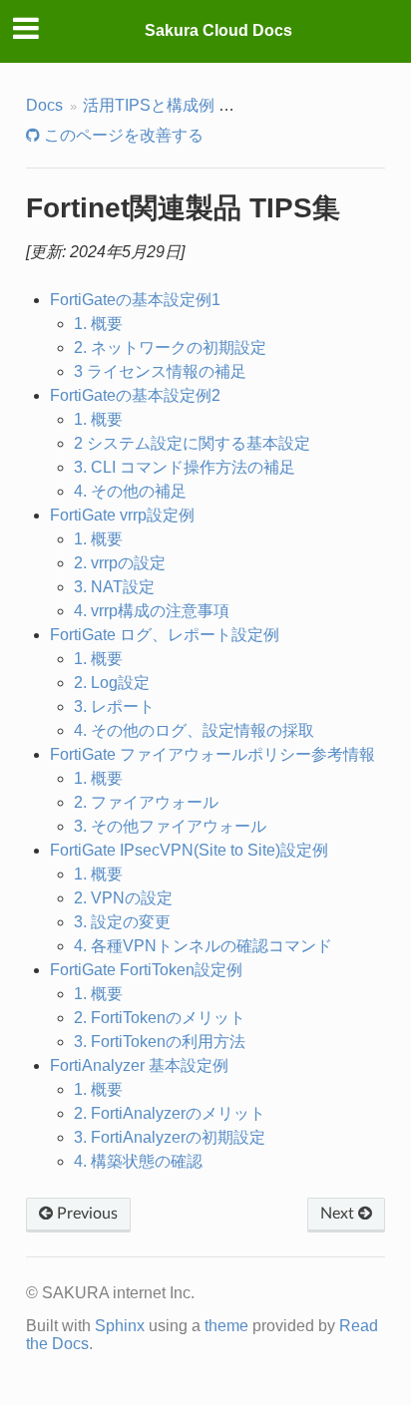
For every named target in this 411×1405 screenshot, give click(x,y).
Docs (44, 105)
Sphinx (120, 1325)
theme (226, 1325)
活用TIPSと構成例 (148, 105)
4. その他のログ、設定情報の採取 (194, 730)
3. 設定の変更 (122, 921)
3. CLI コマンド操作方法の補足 (184, 467)
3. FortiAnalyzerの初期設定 (169, 1137)
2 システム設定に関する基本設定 (192, 443)
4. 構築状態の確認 (138, 1161)
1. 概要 (98, 323)
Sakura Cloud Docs (218, 30)
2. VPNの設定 (123, 897)
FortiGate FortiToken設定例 (146, 969)
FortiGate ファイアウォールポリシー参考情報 (212, 754)
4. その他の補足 (130, 491)
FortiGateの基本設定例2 (135, 395)
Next (339, 1214)
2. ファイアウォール (146, 802)
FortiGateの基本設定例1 (135, 299)
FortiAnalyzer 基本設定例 (139, 1065)
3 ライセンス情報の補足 (160, 371)
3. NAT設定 (114, 586)
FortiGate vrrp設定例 (122, 515)
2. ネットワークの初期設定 (170, 347)
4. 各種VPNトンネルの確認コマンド (203, 945)
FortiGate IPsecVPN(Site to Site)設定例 (189, 850)
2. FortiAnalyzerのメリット (169, 1113)
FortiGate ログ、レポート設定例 (164, 634)
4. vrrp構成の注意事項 (151, 610)
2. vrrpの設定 (120, 562)
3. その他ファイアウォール (170, 826)
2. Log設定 (112, 682)
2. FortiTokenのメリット (159, 1017)
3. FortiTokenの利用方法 (159, 1041)
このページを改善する (122, 135)
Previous (85, 1214)
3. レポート (114, 706)
